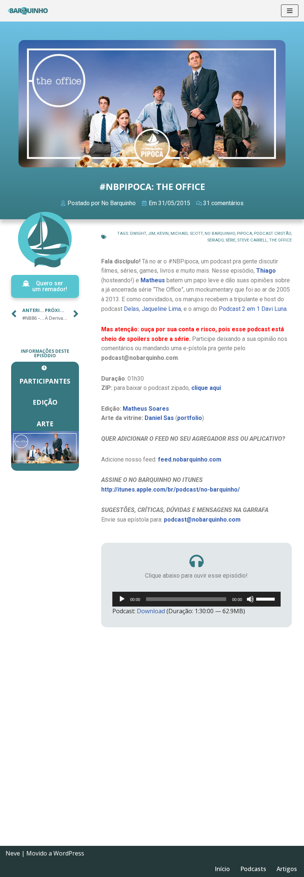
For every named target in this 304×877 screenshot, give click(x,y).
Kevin (163, 233)
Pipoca (244, 233)
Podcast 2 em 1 (239, 308)
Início (222, 869)
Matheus (153, 280)
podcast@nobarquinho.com (202, 519)
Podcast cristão (272, 233)
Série (230, 240)
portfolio (189, 417)
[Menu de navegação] (289, 10)
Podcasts (253, 869)
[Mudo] (250, 599)
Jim (151, 233)
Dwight (138, 233)
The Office (280, 240)
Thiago (266, 270)
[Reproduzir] (122, 599)
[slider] (266, 598)
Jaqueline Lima (161, 308)
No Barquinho (220, 233)
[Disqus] (196, 738)
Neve (13, 853)
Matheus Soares (146, 408)
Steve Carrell (252, 240)
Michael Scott (187, 233)
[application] (196, 599)
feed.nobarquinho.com (189, 459)
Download (151, 611)
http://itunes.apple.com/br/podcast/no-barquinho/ (170, 489)
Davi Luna (274, 308)
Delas (131, 308)
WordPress (68, 853)
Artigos (287, 869)
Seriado (215, 240)
